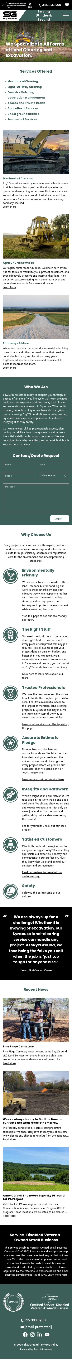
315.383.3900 (51, 5)
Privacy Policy (49, 1344)
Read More (9, 1063)
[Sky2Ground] (10, 15)
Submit (59, 518)
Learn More (9, 206)
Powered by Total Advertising (36, 1349)
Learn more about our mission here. (43, 779)
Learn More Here (57, 1274)
